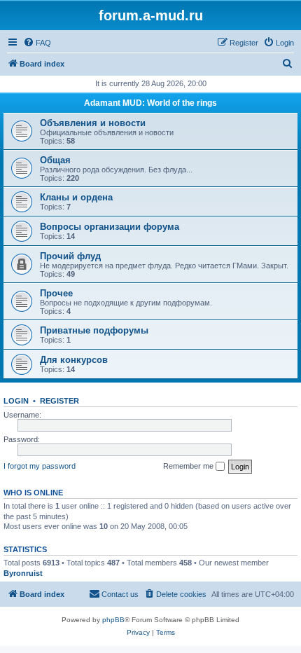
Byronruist (23, 573)
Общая (55, 160)
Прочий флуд (70, 256)
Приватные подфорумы (94, 330)
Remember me (189, 466)
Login (16, 401)
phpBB (113, 620)
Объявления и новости (93, 123)
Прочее (56, 293)
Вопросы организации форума (109, 226)
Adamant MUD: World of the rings (150, 103)
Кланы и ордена (76, 197)
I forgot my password (40, 466)
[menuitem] (37, 42)
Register (59, 401)
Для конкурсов (74, 360)
